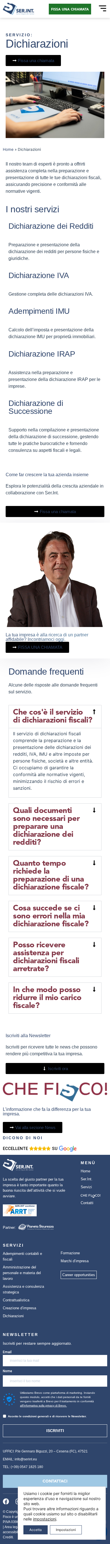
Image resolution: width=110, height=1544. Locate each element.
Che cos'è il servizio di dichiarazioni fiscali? (53, 717)
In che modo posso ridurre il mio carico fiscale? (47, 998)
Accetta (35, 1530)
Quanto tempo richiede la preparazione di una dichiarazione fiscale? (51, 875)
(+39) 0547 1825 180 (27, 1467)
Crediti (8, 1537)
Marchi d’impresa (75, 1261)
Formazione (70, 1253)
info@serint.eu (26, 1459)
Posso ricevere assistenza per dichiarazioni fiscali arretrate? (46, 957)
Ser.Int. (87, 1179)
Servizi (86, 1187)
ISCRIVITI (55, 1430)
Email (7, 1352)
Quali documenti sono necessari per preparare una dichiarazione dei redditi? (46, 827)
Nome (7, 1371)
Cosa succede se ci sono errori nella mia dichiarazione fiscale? (51, 916)
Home (8, 149)
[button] (55, 716)
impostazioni (44, 1519)
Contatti (87, 1203)
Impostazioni (66, 1530)
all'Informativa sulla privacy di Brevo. (43, 1405)
